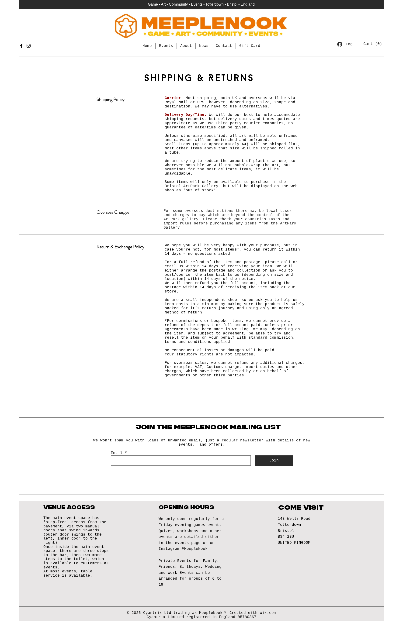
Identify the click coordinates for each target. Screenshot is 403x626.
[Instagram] (28, 45)
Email (116, 453)
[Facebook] (21, 45)
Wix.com (268, 613)
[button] (373, 43)
